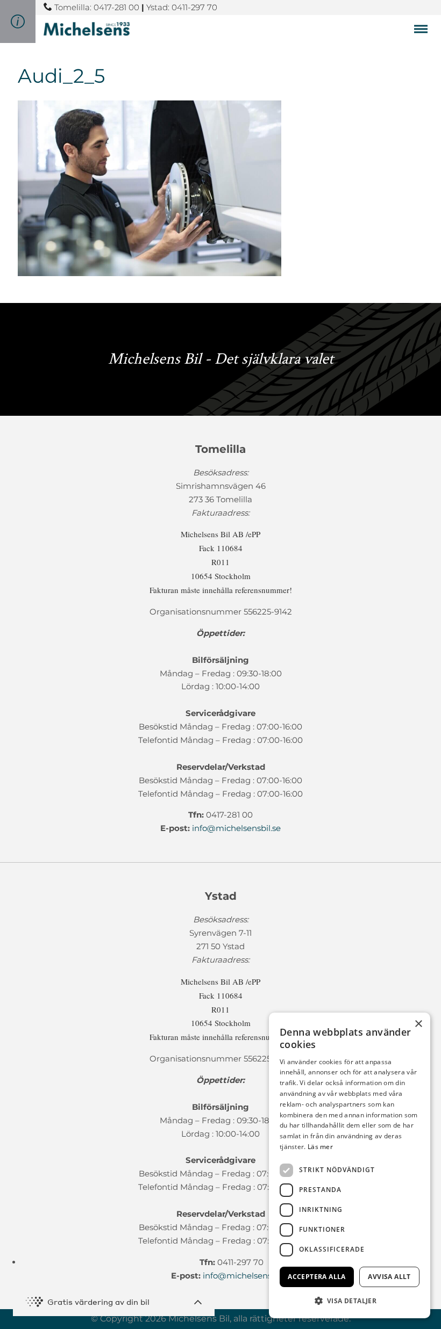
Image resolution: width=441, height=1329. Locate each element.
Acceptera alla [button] (317, 1276)
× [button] (418, 1024)
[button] (349, 1301)
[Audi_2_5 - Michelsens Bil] (87, 28)
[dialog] (349, 1165)
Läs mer (320, 1146)
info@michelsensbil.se (236, 828)
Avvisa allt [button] (389, 1276)
